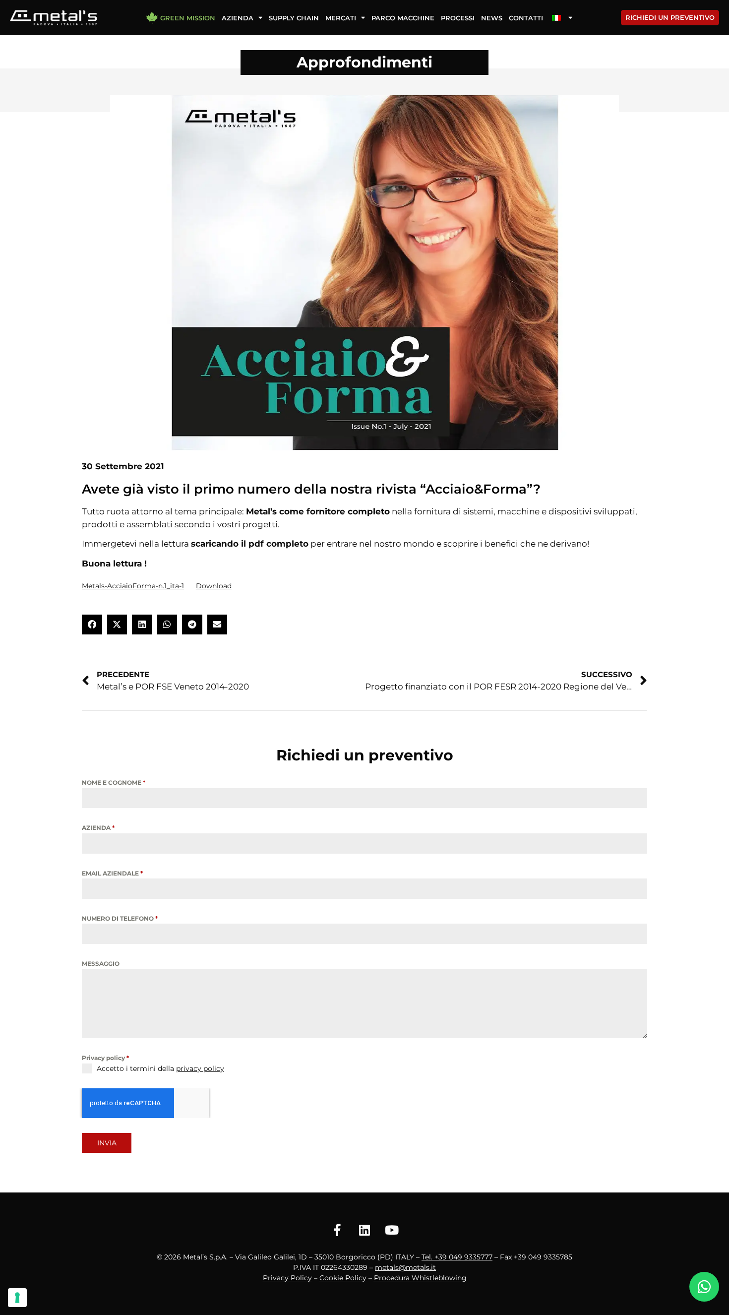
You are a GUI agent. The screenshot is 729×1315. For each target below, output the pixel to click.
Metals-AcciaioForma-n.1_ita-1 (133, 586)
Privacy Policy (287, 1277)
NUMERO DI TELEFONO (120, 918)
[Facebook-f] (337, 1229)
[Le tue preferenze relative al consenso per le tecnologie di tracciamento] (17, 1297)
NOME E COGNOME (113, 782)
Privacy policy (105, 1058)
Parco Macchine (402, 18)
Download (214, 586)
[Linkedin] (364, 1229)
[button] (92, 625)
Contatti (526, 18)
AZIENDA (98, 827)
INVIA (107, 1142)
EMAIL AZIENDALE (112, 873)
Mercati (340, 18)
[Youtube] (391, 1229)
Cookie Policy (342, 1277)
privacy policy (200, 1068)
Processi (458, 18)
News (491, 18)
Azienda (237, 18)
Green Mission (187, 18)
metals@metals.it (405, 1267)
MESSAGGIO (101, 963)
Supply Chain (294, 18)
